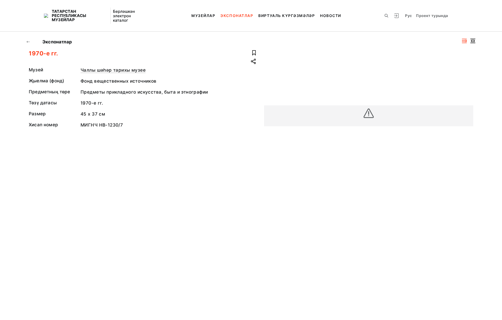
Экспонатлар (236, 15)
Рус (408, 15)
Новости (330, 15)
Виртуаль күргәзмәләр (286, 15)
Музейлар (203, 15)
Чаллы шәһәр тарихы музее (113, 70)
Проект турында (432, 15)
